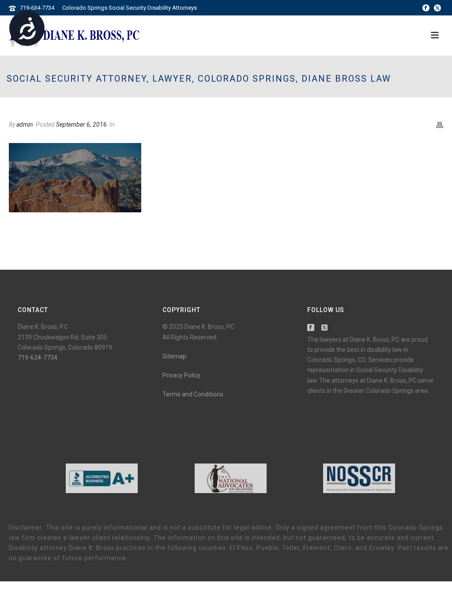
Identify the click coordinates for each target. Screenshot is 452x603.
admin (24, 124)
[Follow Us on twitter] (324, 328)
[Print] (439, 125)
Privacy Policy (181, 375)
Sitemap (174, 356)
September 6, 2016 (81, 124)
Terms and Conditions (192, 394)
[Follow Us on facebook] (310, 328)
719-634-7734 (37, 7)
